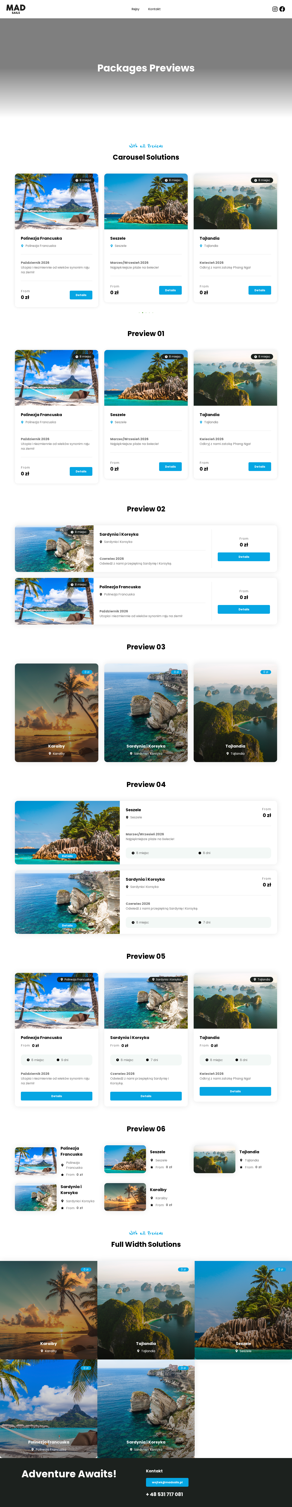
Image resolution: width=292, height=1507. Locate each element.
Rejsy (135, 9)
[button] (139, 312)
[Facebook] (282, 9)
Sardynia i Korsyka (119, 534)
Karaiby (208, 238)
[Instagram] (275, 9)
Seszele (28, 238)
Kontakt (154, 9)
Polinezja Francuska (41, 414)
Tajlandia (120, 238)
